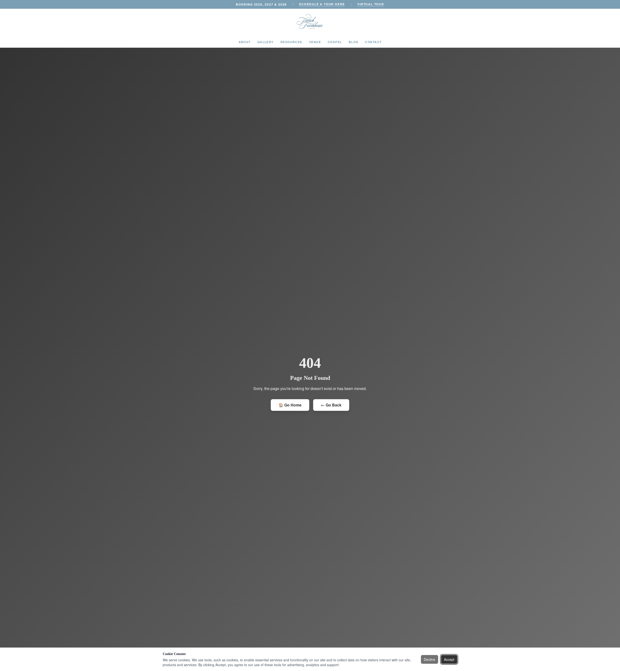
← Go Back (331, 405)
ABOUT (245, 42)
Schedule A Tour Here (322, 4)
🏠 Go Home (290, 405)
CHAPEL (335, 42)
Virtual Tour (370, 4)
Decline (429, 659)
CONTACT (373, 42)
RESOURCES (291, 42)
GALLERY (265, 42)
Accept (449, 659)
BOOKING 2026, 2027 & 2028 (261, 4)
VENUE (315, 42)
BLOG (353, 42)
